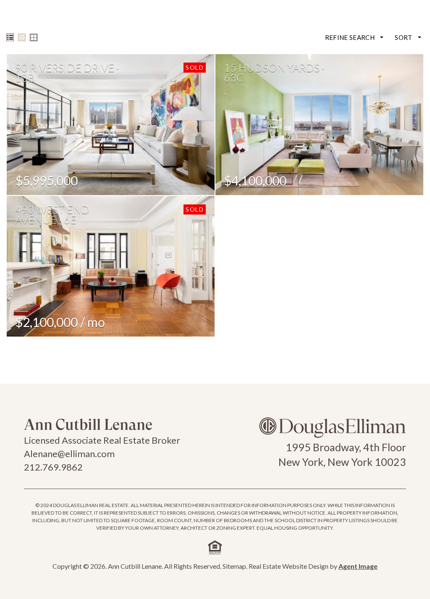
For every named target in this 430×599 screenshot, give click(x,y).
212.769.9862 (53, 467)
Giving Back (395, 26)
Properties (218, 26)
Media (255, 26)
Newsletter (347, 26)
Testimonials (297, 26)
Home (181, 26)
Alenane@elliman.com (69, 453)
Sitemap (234, 566)
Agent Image (358, 566)
